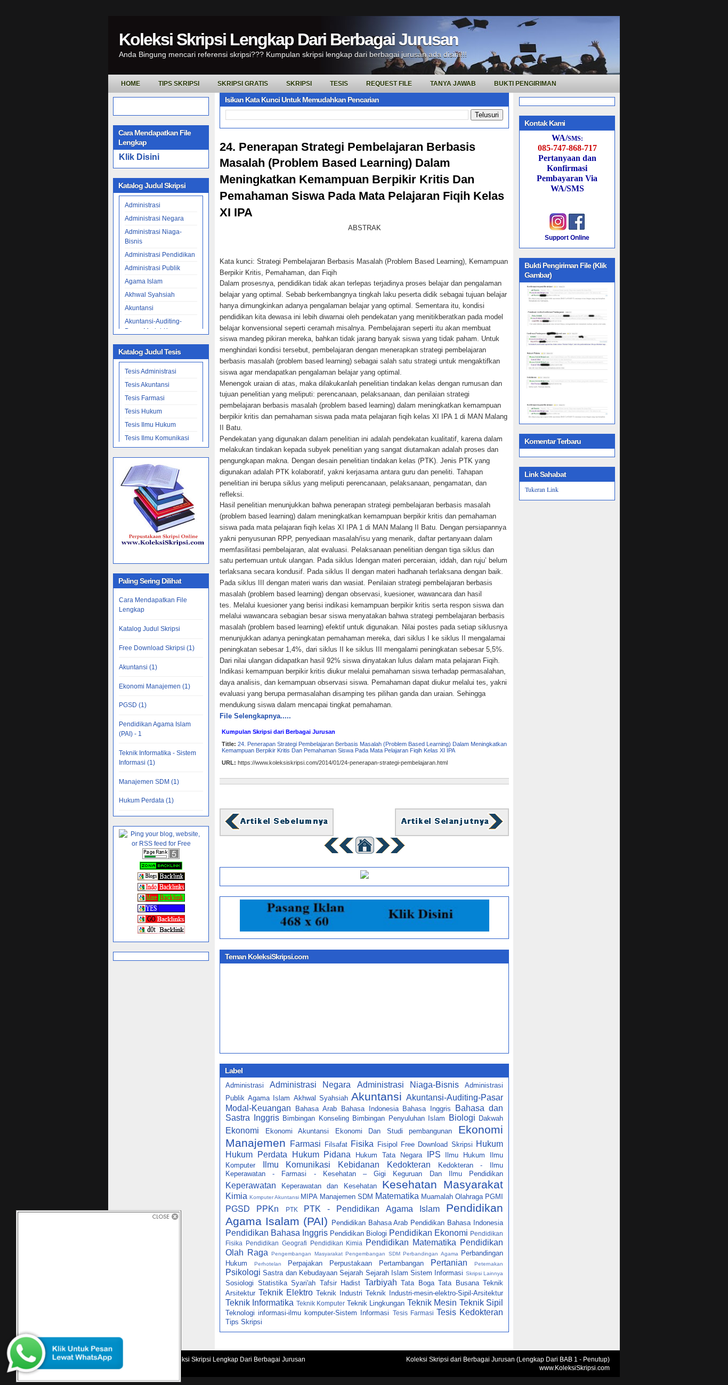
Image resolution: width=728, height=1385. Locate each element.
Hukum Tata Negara (388, 1155)
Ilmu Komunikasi (297, 1164)
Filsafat (336, 1144)
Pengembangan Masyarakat (307, 1254)
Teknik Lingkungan (376, 1303)
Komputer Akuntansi (274, 1197)
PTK (292, 1209)
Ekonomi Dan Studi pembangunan (393, 1131)
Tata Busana (458, 1283)
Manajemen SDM (346, 1197)
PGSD (237, 1208)
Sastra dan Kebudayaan (300, 1273)
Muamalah (437, 1197)
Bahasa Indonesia (370, 1109)
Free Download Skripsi (437, 1144)
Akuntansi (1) (138, 667)
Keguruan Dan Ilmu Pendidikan (448, 1174)
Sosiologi (239, 1283)
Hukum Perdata (256, 1154)
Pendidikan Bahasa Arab (369, 1223)
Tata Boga (417, 1283)
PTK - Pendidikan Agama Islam (372, 1208)
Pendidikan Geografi (276, 1243)
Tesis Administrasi (150, 371)
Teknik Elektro (285, 1292)
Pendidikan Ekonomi (428, 1232)
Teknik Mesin (432, 1302)
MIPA (309, 1197)
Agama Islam (144, 281)
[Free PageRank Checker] (161, 857)
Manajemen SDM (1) (149, 781)
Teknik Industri (339, 1293)
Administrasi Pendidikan (160, 254)
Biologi (462, 1117)
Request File (389, 83)
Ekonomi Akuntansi (297, 1131)
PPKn (267, 1208)
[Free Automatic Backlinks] (161, 867)
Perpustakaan (350, 1263)
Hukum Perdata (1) (146, 800)
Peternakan (488, 1264)
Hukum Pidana (321, 1154)
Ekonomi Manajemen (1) (154, 686)
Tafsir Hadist (340, 1283)
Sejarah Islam (387, 1273)
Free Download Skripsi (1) (157, 648)
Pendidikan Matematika (411, 1242)
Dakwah (491, 1118)
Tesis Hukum (143, 411)
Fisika (362, 1143)
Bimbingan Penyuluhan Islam (398, 1118)
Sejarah (351, 1273)
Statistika (272, 1283)
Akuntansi (139, 308)
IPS (434, 1154)
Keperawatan (250, 1185)
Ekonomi (242, 1130)
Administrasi (142, 205)
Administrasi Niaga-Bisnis (408, 1084)
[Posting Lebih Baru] (276, 828)
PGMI (494, 1197)
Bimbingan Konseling (315, 1118)
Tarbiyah (381, 1282)
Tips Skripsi (178, 83)
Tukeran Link (542, 489)
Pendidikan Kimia (336, 1243)
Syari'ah (303, 1283)
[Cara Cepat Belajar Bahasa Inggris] (364, 876)
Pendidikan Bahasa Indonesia (456, 1223)
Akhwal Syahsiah (150, 294)
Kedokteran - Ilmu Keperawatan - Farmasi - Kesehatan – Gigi (364, 1169)
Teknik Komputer (320, 1303)
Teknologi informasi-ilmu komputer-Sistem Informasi (307, 1313)
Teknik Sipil (481, 1302)
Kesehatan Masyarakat (442, 1184)
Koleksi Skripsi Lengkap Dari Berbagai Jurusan (288, 39)
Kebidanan (358, 1164)
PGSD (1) (133, 705)
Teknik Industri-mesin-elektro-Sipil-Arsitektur (434, 1293)
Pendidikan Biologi (358, 1233)
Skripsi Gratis (242, 83)
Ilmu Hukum (465, 1155)
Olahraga (469, 1197)
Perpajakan (305, 1263)
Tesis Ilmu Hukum (150, 424)
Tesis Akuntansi (147, 384)
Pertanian (449, 1262)
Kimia (236, 1196)
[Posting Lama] (452, 828)
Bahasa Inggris (426, 1109)
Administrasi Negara (154, 218)
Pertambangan (401, 1263)
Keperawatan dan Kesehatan (328, 1186)
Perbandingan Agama (430, 1254)
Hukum (489, 1143)
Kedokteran (409, 1164)
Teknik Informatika (259, 1302)
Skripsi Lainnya (484, 1273)
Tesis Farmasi (145, 398)
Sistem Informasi (436, 1273)
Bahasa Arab (316, 1109)
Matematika (397, 1196)
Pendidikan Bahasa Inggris (276, 1232)
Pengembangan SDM (372, 1254)
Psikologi (243, 1272)
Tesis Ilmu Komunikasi (157, 438)
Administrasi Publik (152, 268)
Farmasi (305, 1143)
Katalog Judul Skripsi (149, 629)
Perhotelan (267, 1264)
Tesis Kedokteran (469, 1312)
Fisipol (387, 1144)
